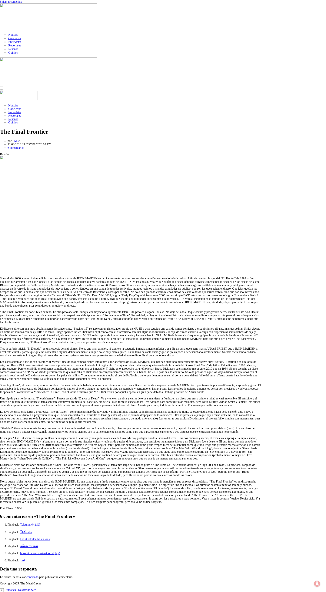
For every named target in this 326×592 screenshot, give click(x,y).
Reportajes (14, 45)
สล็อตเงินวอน (29, 546)
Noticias (13, 34)
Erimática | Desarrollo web (20, 589)
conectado (32, 577)
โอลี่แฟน (26, 532)
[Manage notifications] (317, 584)
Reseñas (13, 49)
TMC (15, 141)
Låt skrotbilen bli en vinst (35, 539)
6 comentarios (16, 147)
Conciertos (14, 38)
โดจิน (24, 560)
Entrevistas (14, 41)
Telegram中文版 (30, 524)
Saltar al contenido (11, 1)
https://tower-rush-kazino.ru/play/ (40, 553)
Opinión (13, 52)
